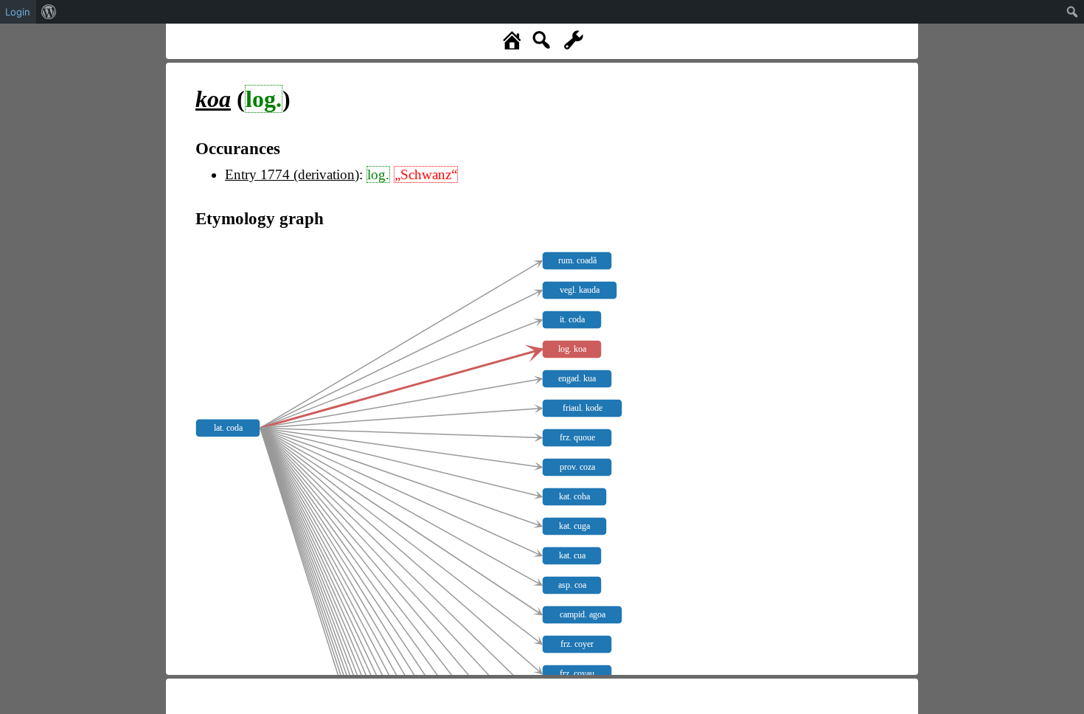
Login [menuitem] (17, 12)
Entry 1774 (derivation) (292, 174)
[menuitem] (49, 12)
